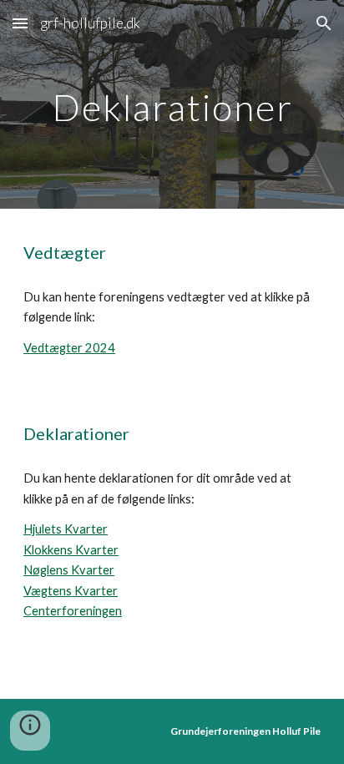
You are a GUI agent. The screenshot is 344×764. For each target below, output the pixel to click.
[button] (20, 23)
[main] (172, 104)
